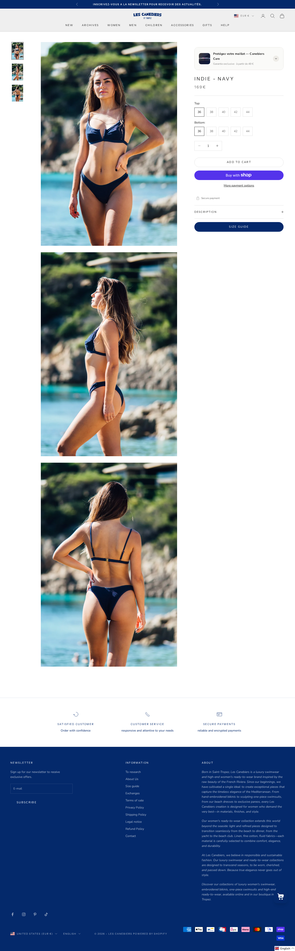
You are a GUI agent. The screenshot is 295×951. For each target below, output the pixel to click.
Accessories (182, 25)
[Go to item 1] (17, 51)
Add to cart (239, 162)
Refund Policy (134, 829)
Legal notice (133, 822)
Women (114, 25)
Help (225, 25)
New (69, 25)
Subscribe (27, 802)
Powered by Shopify (150, 933)
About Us (131, 779)
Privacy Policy (134, 807)
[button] (284, 948)
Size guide (239, 227)
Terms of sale (134, 800)
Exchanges (132, 793)
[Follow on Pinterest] (35, 914)
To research (133, 772)
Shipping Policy (135, 815)
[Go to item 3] (17, 93)
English (69, 933)
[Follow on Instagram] (24, 914)
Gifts (207, 25)
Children (153, 25)
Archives (90, 25)
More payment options (239, 185)
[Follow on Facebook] (12, 914)
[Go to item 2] (17, 72)
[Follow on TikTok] (46, 914)
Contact (130, 836)
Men (132, 25)
